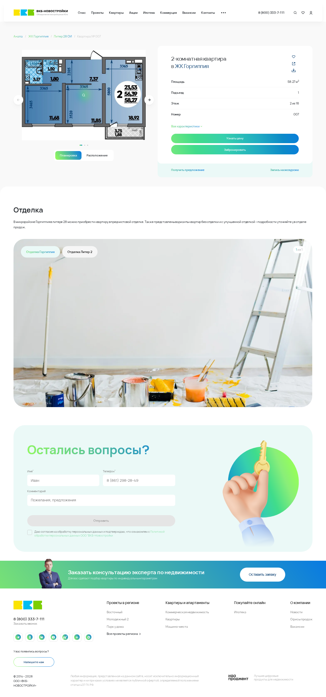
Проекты (97, 12)
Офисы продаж (301, 619)
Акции (133, 12)
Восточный (115, 612)
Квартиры (116, 12)
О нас (82, 12)
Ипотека (149, 12)
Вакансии (189, 12)
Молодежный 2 (118, 619)
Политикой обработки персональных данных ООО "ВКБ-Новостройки (99, 533)
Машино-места (177, 626)
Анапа (18, 36)
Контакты (208, 12)
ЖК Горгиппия (38, 36)
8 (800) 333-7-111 (271, 12)
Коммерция (168, 12)
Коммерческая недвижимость (187, 612)
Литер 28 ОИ (63, 36)
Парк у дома (115, 626)
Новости (296, 612)
